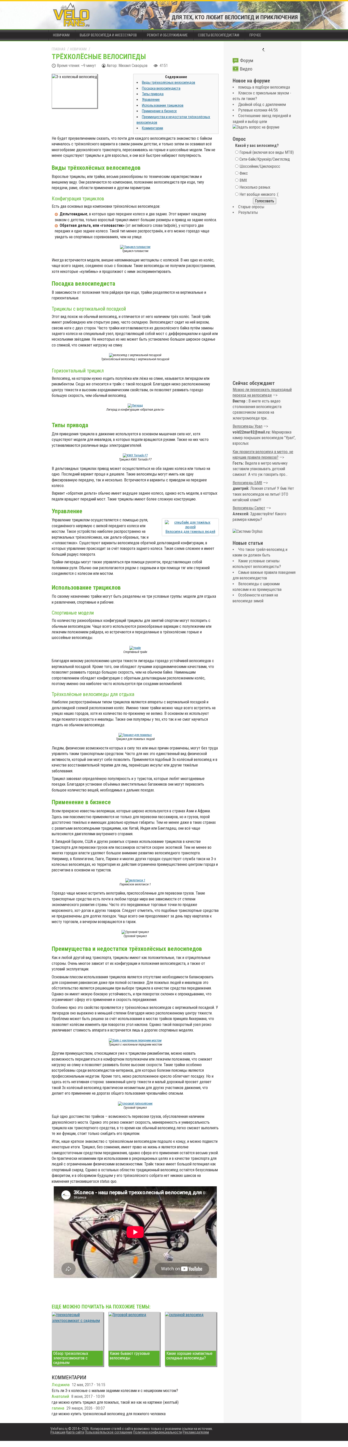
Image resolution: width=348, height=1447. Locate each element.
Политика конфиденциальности (157, 1432)
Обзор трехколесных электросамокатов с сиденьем (70, 1358)
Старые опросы (251, 206)
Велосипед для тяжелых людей (190, 531)
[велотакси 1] (135, 880)
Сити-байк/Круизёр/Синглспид (264, 159)
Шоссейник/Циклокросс (259, 166)
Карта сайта (75, 1432)
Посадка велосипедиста (161, 88)
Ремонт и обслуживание (167, 35)
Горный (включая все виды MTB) (266, 152)
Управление (151, 99)
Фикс (243, 173)
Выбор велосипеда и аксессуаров (108, 35)
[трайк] (135, 648)
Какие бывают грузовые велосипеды (130, 1355)
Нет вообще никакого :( (258, 194)
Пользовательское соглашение (108, 1432)
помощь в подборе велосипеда (264, 87)
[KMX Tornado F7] (135, 455)
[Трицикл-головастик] (135, 247)
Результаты (248, 212)
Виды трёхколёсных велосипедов (168, 82)
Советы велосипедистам (218, 35)
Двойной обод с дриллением (262, 104)
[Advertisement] (264, 298)
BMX (243, 180)
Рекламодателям (196, 1432)
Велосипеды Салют (249, 508)
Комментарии (152, 128)
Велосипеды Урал (247, 426)
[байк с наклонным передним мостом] (135, 1040)
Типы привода (153, 94)
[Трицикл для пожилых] (135, 735)
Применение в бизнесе (159, 111)
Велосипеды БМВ (247, 482)
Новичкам (61, 35)
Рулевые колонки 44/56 (258, 110)
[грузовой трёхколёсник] (135, 1103)
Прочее (255, 35)
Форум (246, 60)
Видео (246, 69)
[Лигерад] (135, 405)
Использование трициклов (162, 105)
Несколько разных (254, 187)
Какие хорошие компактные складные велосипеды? (189, 1355)
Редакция (57, 1432)
